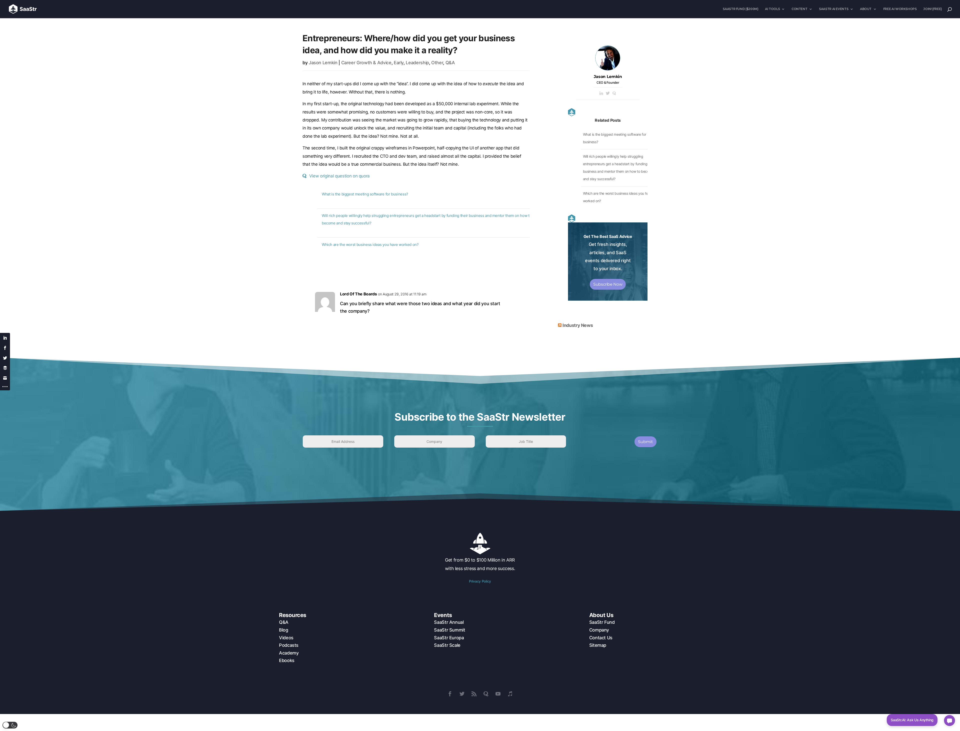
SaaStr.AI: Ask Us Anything (912, 720)
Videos (286, 637)
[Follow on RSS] (474, 694)
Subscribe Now (607, 284)
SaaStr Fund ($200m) (740, 9)
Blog (283, 630)
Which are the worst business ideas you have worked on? (370, 244)
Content (799, 9)
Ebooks (286, 660)
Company (599, 630)
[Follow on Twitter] (462, 694)
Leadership (417, 62)
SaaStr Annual (449, 622)
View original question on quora (339, 175)
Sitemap (597, 645)
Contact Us (600, 637)
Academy (288, 653)
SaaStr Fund (602, 622)
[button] (10, 725)
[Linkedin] (601, 93)
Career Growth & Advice (366, 62)
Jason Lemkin (323, 62)
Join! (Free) (932, 9)
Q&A (450, 62)
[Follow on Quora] (486, 694)
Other (437, 62)
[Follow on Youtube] (498, 694)
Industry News (577, 325)
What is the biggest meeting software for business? (365, 194)
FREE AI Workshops (900, 9)
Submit (645, 441)
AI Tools (772, 9)
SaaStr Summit (449, 630)
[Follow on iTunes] (510, 694)
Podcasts (288, 645)
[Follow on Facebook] (450, 694)
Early (399, 62)
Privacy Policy (480, 581)
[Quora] (614, 93)
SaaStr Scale (447, 645)
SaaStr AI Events (833, 9)
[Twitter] (608, 93)
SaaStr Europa (449, 637)
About (866, 9)
